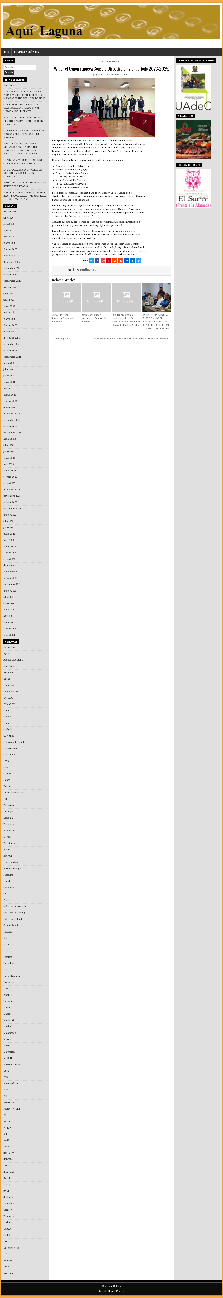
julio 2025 (8, 293)
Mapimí (7, 1026)
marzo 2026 (9, 243)
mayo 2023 (9, 458)
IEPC (6, 950)
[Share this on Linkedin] (132, 260)
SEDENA (8, 1159)
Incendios (8, 963)
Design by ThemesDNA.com (111, 1291)
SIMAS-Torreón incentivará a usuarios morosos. (64, 318)
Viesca (7, 1267)
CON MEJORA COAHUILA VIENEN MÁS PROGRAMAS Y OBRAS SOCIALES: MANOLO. (24, 134)
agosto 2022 (9, 515)
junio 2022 (8, 527)
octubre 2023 (10, 426)
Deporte (7, 786)
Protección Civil (11, 1109)
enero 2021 (9, 635)
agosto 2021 (9, 591)
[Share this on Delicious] (138, 260)
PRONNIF (8, 1102)
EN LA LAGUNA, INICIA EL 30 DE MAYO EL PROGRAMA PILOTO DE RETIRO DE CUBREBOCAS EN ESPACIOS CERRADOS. (156, 322)
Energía (7, 856)
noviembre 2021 (11, 572)
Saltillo (6, 1140)
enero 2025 (9, 331)
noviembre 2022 (12, 496)
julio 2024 (8, 369)
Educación (8, 830)
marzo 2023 (9, 470)
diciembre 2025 (11, 262)
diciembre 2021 (11, 565)
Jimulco (7, 995)
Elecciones (9, 843)
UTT (5, 1254)
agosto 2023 (9, 439)
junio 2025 (8, 300)
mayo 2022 (9, 534)
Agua (6, 653)
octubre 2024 (10, 350)
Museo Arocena (11, 1064)
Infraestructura (11, 976)
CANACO (8, 698)
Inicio (6, 51)
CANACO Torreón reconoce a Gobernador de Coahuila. (96, 318)
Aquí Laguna (10, 666)
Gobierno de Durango (14, 913)
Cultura (7, 774)
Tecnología (9, 1203)
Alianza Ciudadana (13, 660)
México (7, 1045)
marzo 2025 (9, 319)
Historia (7, 932)
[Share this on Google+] (103, 260)
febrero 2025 (10, 325)
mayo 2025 (9, 306)
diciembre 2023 (11, 413)
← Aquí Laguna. (60, 339)
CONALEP (8, 736)
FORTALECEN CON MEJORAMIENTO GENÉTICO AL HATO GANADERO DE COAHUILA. (23, 121)
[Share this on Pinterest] (108, 260)
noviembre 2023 (12, 420)
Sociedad (8, 1197)
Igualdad (7, 957)
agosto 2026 (10, 211)
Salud (6, 1146)
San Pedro (8, 1153)
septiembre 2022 (12, 508)
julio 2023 (8, 445)
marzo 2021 (9, 622)
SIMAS (6, 1184)
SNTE (6, 1191)
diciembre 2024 (11, 338)
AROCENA (8, 672)
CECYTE (7, 710)
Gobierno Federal (12, 919)
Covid (6, 761)
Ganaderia (8, 887)
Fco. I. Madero (11, 862)
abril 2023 (8, 464)
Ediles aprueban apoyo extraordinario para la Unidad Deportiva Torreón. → (132, 339)
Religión (7, 1127)
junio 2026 (8, 224)
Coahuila (7, 729)
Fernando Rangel (12, 868)
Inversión (8, 982)
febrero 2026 (10, 249)
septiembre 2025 (12, 281)
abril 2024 (8, 388)
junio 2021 (8, 603)
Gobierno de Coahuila (14, 906)
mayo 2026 (9, 230)
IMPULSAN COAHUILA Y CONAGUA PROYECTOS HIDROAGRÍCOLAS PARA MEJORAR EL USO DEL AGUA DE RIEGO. (24, 94)
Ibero (6, 938)
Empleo (7, 849)
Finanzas (8, 875)
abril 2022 (8, 540)
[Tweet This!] (91, 260)
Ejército (7, 837)
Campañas (8, 685)
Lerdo (6, 1007)
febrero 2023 (10, 477)
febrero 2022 (10, 553)
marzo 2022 (9, 546)
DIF (5, 799)
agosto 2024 (9, 363)
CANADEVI (9, 704)
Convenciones (11, 748)
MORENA (8, 1058)
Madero (7, 1014)
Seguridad (8, 1172)
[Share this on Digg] (126, 260)
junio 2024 (8, 376)
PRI (5, 1096)
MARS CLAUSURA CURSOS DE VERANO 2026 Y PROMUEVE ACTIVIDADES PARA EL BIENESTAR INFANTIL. (24, 195)
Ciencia (7, 717)
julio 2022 (8, 521)
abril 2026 (8, 236)
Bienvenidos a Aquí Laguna (26, 51)
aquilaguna (99, 74)
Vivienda (8, 1273)
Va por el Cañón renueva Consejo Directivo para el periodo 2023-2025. (111, 68)
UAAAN (7, 1229)
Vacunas (7, 1260)
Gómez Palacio (11, 925)
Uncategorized (11, 1248)
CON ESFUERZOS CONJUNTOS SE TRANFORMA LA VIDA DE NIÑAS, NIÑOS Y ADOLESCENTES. (21, 108)
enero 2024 (9, 407)
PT (4, 1115)
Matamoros (9, 1033)
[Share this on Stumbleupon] (120, 260)
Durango (8, 811)
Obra (6, 1071)
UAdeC (6, 1235)
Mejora (7, 1039)
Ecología (107, 61)
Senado (7, 1178)
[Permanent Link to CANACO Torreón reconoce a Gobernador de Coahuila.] (96, 297)
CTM (5, 767)
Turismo (8, 1222)
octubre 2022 (10, 502)
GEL (5, 894)
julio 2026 (8, 218)
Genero (7, 900)
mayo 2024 (9, 382)
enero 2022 (9, 559)
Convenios (9, 754)
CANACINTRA (10, 691)
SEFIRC (7, 1165)
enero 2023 (9, 483)
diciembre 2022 (11, 489)
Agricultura (9, 647)
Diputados (8, 805)
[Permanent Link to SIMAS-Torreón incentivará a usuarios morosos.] (66, 297)
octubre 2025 (10, 274)
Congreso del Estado (14, 742)
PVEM (6, 1121)
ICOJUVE (8, 944)
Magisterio (9, 1020)
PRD (5, 1090)
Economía (8, 824)
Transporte (9, 1216)
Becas (6, 679)
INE (5, 970)
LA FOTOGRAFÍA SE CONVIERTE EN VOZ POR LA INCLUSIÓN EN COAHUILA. (22, 173)
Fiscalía (7, 881)
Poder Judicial (10, 1083)
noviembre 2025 (12, 268)
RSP (5, 1134)
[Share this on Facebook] (97, 260)
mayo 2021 (9, 609)
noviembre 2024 (12, 344)
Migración (9, 1052)
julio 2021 (8, 597)
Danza (6, 780)
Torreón (7, 1210)
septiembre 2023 (12, 433)
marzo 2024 (9, 395)
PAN (5, 1077)
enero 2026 (9, 256)
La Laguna (116, 61)
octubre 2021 (10, 578)
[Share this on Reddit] (114, 260)
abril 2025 (8, 312)
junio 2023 (8, 451)
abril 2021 (8, 616)
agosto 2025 (9, 287)
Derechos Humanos (14, 792)
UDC (5, 1241)
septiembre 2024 (12, 357)
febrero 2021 (10, 629)
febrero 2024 (10, 401)
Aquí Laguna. (10, 85)
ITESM (6, 988)
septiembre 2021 (12, 584)
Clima (6, 723)
